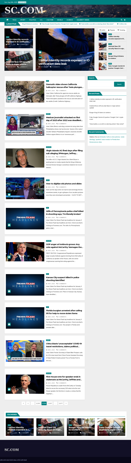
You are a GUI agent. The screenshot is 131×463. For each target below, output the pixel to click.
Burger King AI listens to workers (100, 112)
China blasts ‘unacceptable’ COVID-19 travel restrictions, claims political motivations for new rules (64, 346)
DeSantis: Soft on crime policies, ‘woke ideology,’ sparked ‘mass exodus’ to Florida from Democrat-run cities (106, 139)
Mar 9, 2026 (104, 433)
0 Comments (23, 44)
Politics (32, 20)
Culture (50, 20)
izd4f (22, 460)
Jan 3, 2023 (51, 90)
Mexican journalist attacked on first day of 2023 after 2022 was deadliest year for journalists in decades (63, 120)
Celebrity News (83, 20)
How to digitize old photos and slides (64, 183)
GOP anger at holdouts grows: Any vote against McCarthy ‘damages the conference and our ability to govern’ (64, 247)
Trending (122, 30)
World (60, 20)
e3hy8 (11, 460)
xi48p (1, 460)
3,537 (50, 403)
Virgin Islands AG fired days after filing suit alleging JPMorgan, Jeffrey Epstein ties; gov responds (64, 153)
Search (91, 78)
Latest (103, 30)
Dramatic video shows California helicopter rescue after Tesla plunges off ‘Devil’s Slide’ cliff (64, 87)
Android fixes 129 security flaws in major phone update (18, 64)
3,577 (61, 403)
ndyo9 (7, 460)
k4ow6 (25, 460)
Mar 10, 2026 (12, 67)
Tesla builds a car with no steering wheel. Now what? (106, 124)
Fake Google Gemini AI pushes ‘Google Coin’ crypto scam (116, 68)
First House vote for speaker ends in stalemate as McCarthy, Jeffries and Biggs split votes (63, 380)
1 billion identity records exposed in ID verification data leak (18, 41)
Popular (112, 30)
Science (70, 20)
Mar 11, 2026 (12, 44)
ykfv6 (4, 460)
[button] (121, 20)
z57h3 (18, 460)
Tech (14, 20)
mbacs (15, 460)
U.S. (41, 20)
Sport (22, 20)
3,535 (38, 403)
